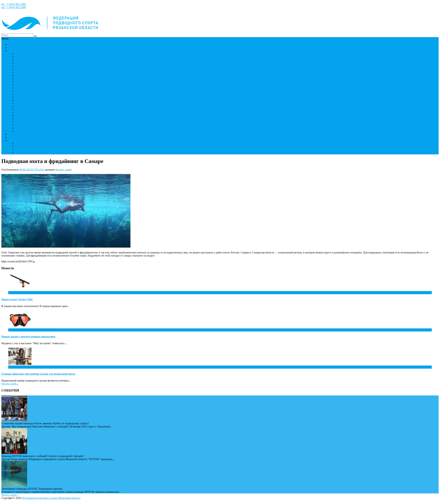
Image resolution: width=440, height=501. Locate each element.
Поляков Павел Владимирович (33, 84)
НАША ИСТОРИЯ (19, 44)
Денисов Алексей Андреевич (32, 56)
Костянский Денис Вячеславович (34, 63)
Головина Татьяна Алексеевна (33, 146)
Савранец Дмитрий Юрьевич (32, 97)
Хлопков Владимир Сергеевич (33, 75)
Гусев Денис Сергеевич (29, 66)
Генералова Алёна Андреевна (32, 149)
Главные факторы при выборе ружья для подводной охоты (38, 373)
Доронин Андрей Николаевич (33, 152)
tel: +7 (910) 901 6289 (13, 4)
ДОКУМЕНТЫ (17, 137)
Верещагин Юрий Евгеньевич (33, 78)
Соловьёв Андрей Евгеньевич (33, 112)
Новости (13, 47)
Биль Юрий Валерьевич (29, 103)
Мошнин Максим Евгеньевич (32, 53)
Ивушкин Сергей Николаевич (32, 93)
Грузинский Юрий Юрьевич (31, 69)
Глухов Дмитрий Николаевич (32, 131)
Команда (13, 50)
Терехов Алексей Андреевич (32, 59)
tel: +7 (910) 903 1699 (13, 7)
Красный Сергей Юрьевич (30, 121)
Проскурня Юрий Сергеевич (32, 100)
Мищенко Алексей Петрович (32, 106)
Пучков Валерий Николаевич (32, 128)
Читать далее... (10, 383)
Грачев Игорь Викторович (30, 115)
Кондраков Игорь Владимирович (34, 124)
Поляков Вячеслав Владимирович (35, 81)
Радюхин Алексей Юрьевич (31, 90)
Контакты (14, 140)
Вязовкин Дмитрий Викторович (34, 72)
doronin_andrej (63, 169)
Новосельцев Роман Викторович (34, 118)
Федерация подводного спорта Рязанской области (51, 498)
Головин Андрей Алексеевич (32, 143)
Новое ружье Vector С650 (16, 299)
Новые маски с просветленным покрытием (28, 336)
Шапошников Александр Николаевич (37, 87)
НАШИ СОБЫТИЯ (19, 134)
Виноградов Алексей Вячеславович (36, 109)
